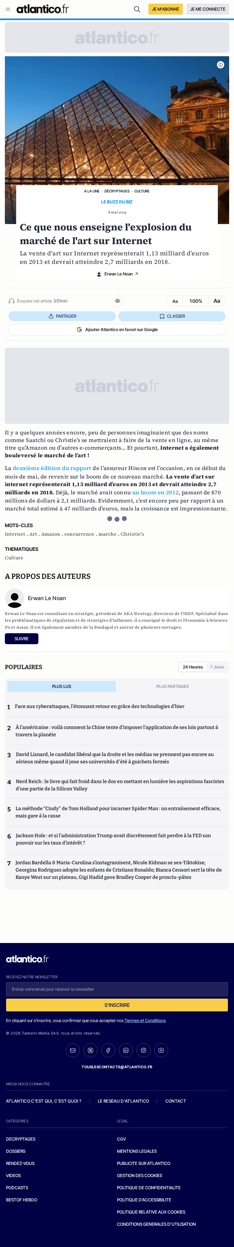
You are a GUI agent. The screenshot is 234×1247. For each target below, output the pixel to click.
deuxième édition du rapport (52, 468)
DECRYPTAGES (20, 1139)
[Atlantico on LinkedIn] (126, 1050)
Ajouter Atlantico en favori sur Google (121, 329)
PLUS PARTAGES (172, 686)
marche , (109, 534)
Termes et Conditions (145, 1020)
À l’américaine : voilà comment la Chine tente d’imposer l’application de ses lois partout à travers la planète (117, 730)
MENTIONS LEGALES (137, 1151)
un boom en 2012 (155, 492)
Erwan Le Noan (119, 273)
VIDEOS (13, 1175)
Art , (35, 534)
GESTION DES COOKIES (139, 1175)
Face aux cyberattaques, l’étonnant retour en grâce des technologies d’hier (99, 706)
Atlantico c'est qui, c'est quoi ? (44, 1101)
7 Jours (217, 666)
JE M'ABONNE (165, 9)
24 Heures (193, 666)
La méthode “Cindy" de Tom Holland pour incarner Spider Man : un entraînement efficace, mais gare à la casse (118, 812)
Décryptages (117, 191)
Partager (66, 316)
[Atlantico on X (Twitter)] (90, 1050)
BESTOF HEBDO (21, 1199)
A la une (92, 191)
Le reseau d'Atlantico (123, 1101)
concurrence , (81, 534)
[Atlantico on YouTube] (161, 1050)
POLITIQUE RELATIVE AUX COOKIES (151, 1211)
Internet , (17, 534)
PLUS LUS (61, 686)
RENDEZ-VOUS (20, 1163)
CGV (121, 1139)
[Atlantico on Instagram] (143, 1050)
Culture (142, 191)
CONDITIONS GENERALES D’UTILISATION (156, 1224)
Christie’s (132, 534)
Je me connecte (207, 9)
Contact (175, 1101)
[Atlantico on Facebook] (108, 1050)
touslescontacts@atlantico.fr (117, 1067)
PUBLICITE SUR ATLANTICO (143, 1163)
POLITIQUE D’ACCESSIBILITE (144, 1199)
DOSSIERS (15, 1151)
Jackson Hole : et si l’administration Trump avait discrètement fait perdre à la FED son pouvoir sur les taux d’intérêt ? (113, 839)
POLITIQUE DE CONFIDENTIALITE (149, 1187)
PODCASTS (17, 1187)
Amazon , (52, 534)
